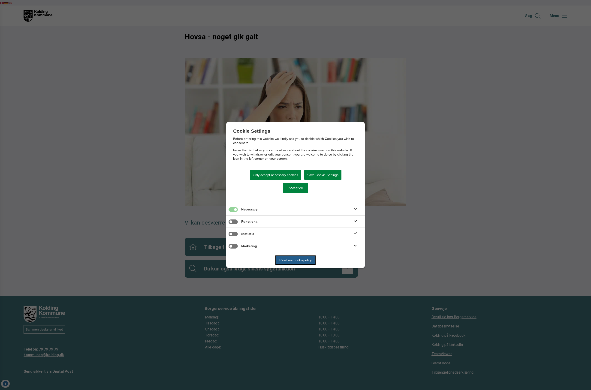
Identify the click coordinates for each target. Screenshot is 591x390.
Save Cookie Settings (322, 175)
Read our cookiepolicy (295, 260)
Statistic (247, 234)
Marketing (249, 246)
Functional (249, 221)
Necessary (249, 209)
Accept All (296, 188)
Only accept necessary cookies (275, 175)
